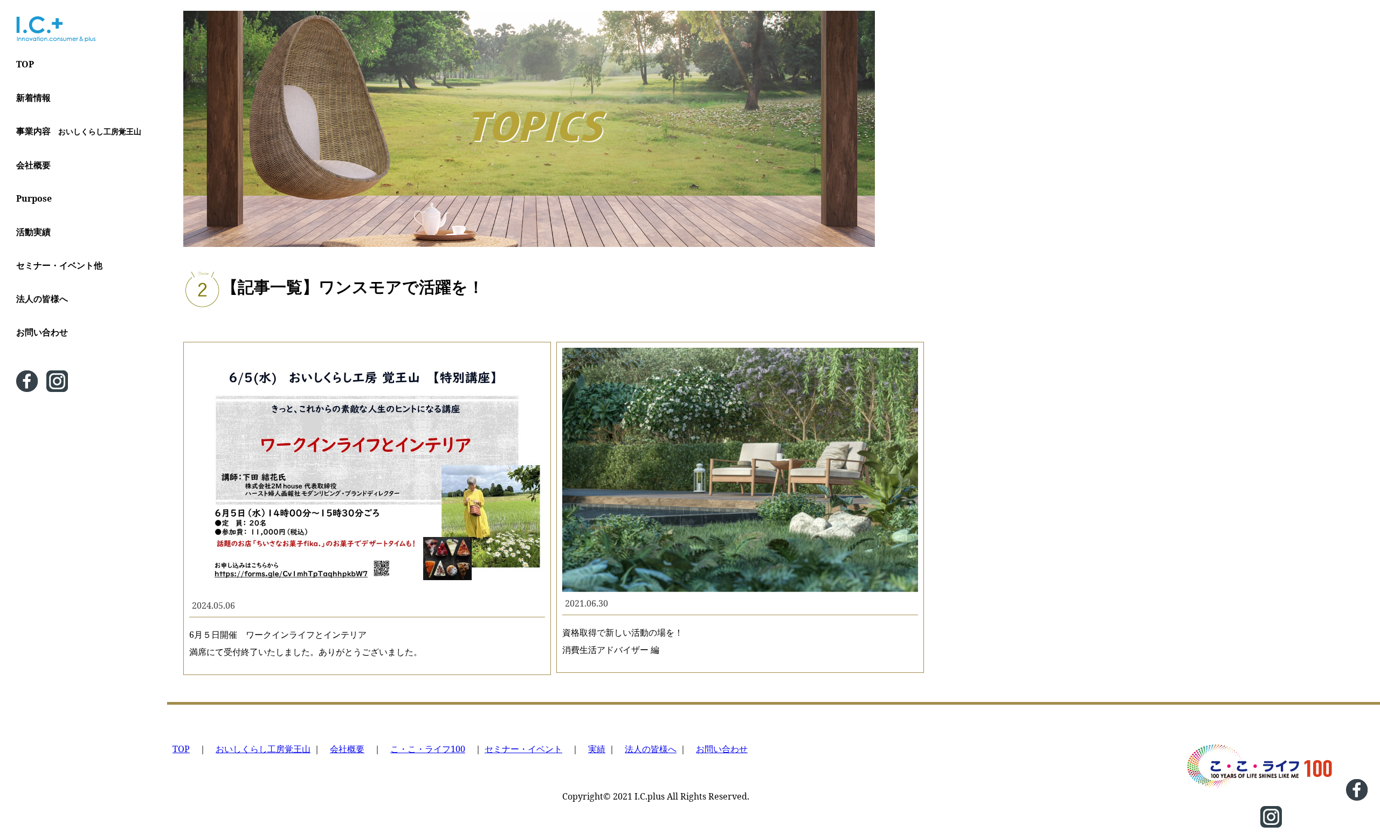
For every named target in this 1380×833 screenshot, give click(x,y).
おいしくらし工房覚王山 (263, 749)
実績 (596, 749)
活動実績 (33, 232)
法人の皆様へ (42, 299)
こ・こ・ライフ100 (427, 749)
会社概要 (33, 165)
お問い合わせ (42, 332)
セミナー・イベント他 (59, 265)
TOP (25, 64)
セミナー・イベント (523, 749)
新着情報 (33, 98)
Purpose (34, 198)
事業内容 (78, 131)
